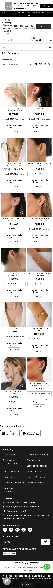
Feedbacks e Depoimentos (10, 461)
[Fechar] (2, 6)
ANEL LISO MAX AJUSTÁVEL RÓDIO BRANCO (13, 110)
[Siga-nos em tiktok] (23, 530)
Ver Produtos (43, 27)
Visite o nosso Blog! (16, 511)
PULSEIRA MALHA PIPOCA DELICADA (39, 274)
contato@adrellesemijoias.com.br (22, 506)
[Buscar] (50, 47)
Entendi (26, 584)
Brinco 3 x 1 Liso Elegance (39, 110)
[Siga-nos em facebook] (11, 530)
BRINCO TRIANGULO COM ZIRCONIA (39, 164)
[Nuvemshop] (26, 565)
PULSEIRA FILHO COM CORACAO (39, 329)
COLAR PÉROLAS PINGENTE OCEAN (13, 164)
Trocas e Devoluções (37, 477)
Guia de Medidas (11, 471)
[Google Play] (31, 433)
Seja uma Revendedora (38, 454)
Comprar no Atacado (37, 466)
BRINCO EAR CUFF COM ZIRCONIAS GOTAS (13, 219)
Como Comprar (34, 460)
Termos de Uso (34, 471)
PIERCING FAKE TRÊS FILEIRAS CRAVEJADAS (39, 384)
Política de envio (11, 477)
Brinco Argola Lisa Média (39, 220)
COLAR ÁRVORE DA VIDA (14, 328)
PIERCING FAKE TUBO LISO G (13, 392)
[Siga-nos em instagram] (5, 530)
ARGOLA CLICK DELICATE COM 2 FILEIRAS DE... (13, 274)
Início (4, 53)
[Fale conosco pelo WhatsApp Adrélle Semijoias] (46, 567)
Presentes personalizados (10, 489)
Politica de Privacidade (14, 483)
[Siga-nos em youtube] (17, 530)
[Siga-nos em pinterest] (30, 530)
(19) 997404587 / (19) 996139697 (22, 502)
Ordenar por (7, 59)
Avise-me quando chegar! (14, 126)
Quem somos (9, 454)
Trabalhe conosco (35, 483)
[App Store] (10, 433)
